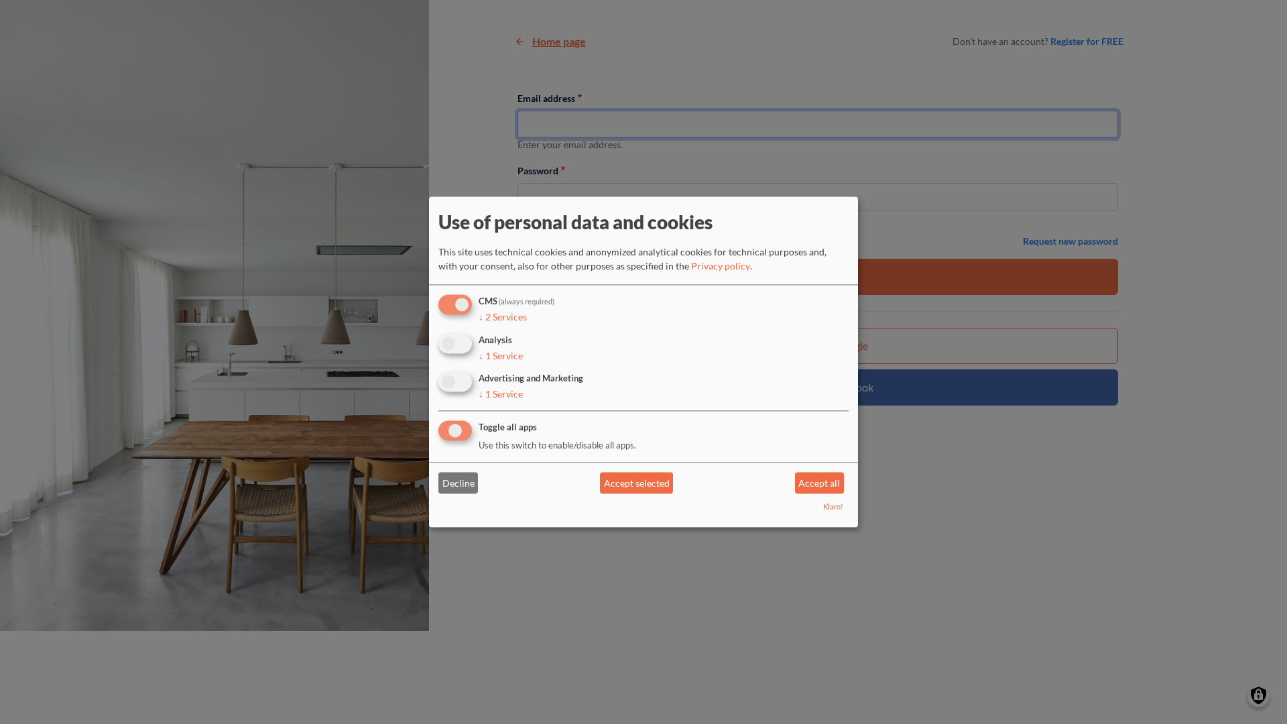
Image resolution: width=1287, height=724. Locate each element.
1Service (501, 355)
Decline (458, 483)
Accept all (819, 483)
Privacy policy (720, 266)
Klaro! (833, 507)
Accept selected (637, 483)
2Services (503, 316)
